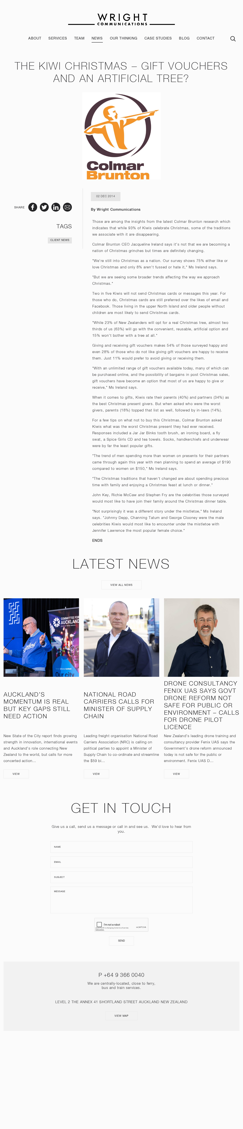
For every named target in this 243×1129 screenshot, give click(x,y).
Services (57, 38)
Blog (184, 38)
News (97, 38)
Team (79, 38)
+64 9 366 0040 (124, 975)
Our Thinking (123, 38)
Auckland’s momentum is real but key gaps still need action (37, 706)
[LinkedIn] (126, 1077)
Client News (59, 240)
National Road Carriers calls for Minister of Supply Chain (119, 706)
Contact (206, 38)
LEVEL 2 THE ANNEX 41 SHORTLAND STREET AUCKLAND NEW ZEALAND (121, 1002)
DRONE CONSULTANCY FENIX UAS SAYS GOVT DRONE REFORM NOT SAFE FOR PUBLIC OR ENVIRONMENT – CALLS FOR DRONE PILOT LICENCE (201, 706)
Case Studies (158, 38)
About (34, 38)
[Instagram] (116, 1077)
